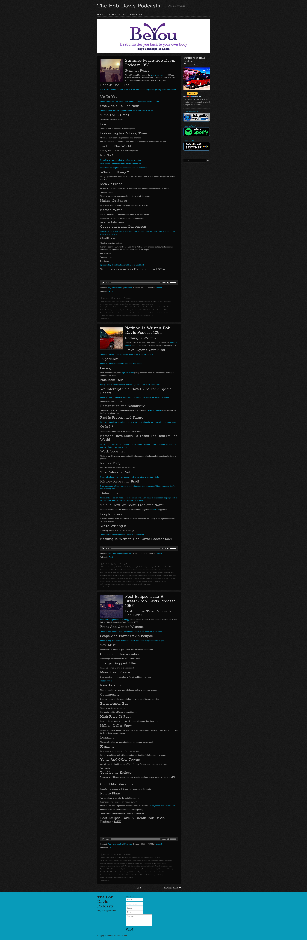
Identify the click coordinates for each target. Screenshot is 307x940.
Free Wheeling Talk (124, 866)
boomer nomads (127, 860)
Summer (174, 313)
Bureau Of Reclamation (165, 860)
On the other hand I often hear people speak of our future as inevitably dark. (129, 477)
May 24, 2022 (117, 564)
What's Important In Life (146, 315)
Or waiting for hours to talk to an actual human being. (120, 160)
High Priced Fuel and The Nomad (155, 866)
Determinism (161, 567)
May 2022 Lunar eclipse (127, 869)
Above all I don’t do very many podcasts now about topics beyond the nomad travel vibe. (134, 397)
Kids (158, 310)
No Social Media (132, 575)
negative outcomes (154, 410)
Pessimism (103, 578)
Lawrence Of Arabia (157, 572)
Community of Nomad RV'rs (158, 307)
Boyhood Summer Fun (129, 304)
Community (109, 863)
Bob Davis (106, 298)
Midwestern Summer (123, 313)
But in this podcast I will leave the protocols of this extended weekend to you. (130, 101)
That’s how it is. (106, 681)
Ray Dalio (136, 578)
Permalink (106, 318)
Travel (132, 315)
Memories (114, 313)
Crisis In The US (104, 310)
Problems (121, 578)
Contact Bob (135, 14)
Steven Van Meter (116, 581)
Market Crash (104, 575)
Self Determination (156, 578)
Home (100, 14)
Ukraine (136, 315)
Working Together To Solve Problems (121, 584)
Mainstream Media (169, 572)
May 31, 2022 (117, 298)
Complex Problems (139, 567)
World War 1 (135, 584)
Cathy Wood (115, 567)
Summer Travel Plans (106, 875)
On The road (168, 869)
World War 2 (142, 584)
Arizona (119, 857)
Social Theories (166, 578)
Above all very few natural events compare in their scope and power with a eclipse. (132, 640)
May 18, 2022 (117, 854)
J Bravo (138, 572)
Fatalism (139, 570)
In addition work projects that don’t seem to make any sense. (124, 168)
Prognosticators (128, 578)
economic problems (105, 866)
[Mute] (168, 283)
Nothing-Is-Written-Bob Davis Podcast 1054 (147, 330)
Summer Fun (104, 315)
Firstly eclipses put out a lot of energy (114, 620)
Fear (133, 310)
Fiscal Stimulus (156, 570)
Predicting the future (112, 578)
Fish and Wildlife (143, 310)
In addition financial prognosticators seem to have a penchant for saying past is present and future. (138, 422)
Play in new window (115, 288)
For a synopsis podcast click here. (162, 806)
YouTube (149, 584)
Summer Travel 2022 (159, 872)
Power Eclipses (119, 872)
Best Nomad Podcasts (147, 857)
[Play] (103, 283)
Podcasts (111, 14)
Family (129, 310)
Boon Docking (137, 860)
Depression (154, 567)
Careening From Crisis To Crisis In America (112, 307)
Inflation (154, 310)
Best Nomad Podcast (142, 301)
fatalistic (155, 510)
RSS (111, 291)
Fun (150, 310)
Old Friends (161, 869)
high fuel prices (128, 373)
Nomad (132, 313)
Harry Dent (116, 572)
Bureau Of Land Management (144, 304)
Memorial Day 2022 (105, 313)
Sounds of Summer (166, 313)
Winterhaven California (106, 877)
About (122, 14)
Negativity (124, 575)
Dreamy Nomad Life (148, 863)
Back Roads (125, 857)
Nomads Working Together (145, 575)
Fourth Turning (165, 570)
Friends (133, 866)
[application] (139, 282)
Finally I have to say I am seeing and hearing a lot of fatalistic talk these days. (130, 384)
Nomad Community (152, 869)
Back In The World (130, 301)
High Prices (168, 866)
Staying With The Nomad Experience (134, 872)
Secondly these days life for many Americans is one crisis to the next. (127, 110)
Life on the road (115, 869)
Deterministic (103, 570)
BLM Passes (157, 857)
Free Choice (103, 572)
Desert (125, 310)
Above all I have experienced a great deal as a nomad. (121, 364)
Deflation (147, 567)
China (121, 567)
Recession (141, 313)
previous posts (171, 887)
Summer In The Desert (115, 315)
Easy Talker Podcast (159, 863)
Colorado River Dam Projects (142, 307)
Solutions (173, 578)
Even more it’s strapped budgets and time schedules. (121, 164)
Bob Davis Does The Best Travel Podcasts (159, 301)
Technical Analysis (127, 581)
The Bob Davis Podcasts (128, 5)
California (103, 863)
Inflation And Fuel (105, 869)
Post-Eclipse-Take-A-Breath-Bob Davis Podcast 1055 (150, 601)
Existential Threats (132, 570)
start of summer (157, 75)
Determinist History (170, 567)
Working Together (105, 584)
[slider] (173, 282)
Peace (136, 313)
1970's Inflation (120, 301)
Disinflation (111, 570)
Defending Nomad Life (116, 310)
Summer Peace (125, 315)
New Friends (138, 869)
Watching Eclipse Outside (132, 875)
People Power (172, 575)
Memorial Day (164, 310)
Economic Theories (120, 570)
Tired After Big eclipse (118, 875)
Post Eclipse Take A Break (107, 872)
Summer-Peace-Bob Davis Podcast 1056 (150, 63)
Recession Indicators (150, 313)
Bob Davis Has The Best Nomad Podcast (111, 304)
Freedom (109, 572)
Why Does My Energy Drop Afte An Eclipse (152, 875)
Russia (158, 313)
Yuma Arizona (129, 877)
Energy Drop (115, 866)
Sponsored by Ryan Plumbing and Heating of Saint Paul (122, 265)
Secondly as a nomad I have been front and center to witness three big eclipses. (131, 631)
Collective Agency (128, 567)
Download (128, 288)
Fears (136, 310)
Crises (168, 307)
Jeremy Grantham (146, 572)
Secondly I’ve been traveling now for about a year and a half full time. (127, 354)
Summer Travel (149, 872)
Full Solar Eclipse (140, 866)
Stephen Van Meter (105, 581)
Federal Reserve (147, 570)
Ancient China (107, 567)
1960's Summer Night (109, 301)
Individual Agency (125, 572)
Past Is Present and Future (160, 575)
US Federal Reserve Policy (160, 581)
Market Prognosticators (114, 575)
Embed (159, 288)
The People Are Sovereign (140, 581)
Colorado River (129, 307)
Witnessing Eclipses (119, 877)
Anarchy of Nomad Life (109, 857)
